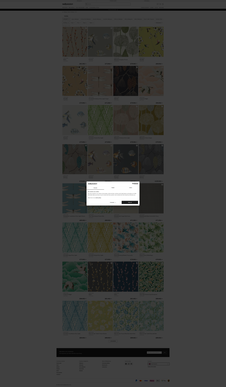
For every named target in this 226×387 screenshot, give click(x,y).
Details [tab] (113, 187)
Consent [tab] (95, 187)
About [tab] (130, 187)
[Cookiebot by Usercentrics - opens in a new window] (133, 184)
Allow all (130, 202)
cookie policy (98, 197)
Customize (112, 202)
